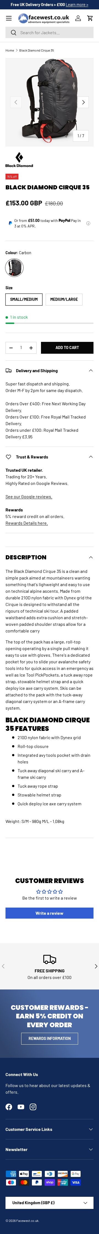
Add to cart (67, 347)
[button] (90, 18)
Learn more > (77, 4)
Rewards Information (50, 1038)
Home (10, 50)
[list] (49, 102)
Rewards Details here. (27, 522)
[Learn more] (88, 223)
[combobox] (50, 32)
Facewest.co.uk (27, 1220)
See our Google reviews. (29, 496)
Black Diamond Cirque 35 (36, 50)
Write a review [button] (49, 913)
